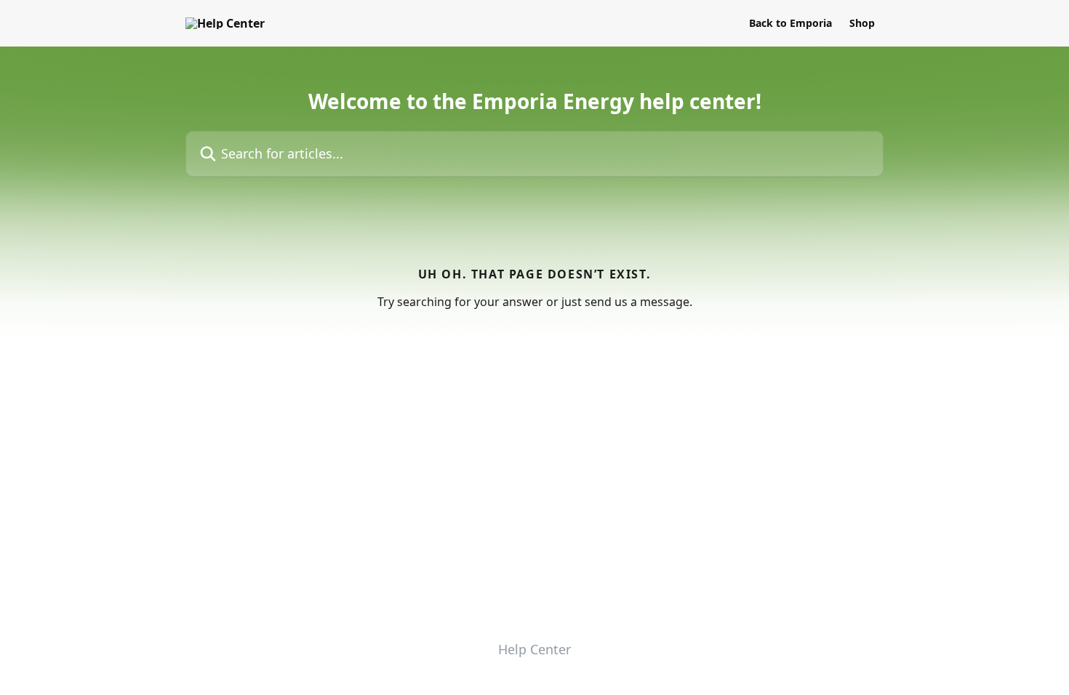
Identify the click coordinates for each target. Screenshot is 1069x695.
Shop (862, 23)
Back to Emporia (790, 23)
